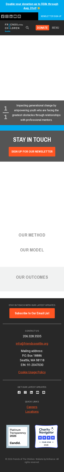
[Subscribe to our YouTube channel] (15, 16)
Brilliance (50, 459)
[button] (27, 27)
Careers (32, 407)
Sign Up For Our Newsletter (32, 151)
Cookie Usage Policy (32, 372)
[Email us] (19, 16)
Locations (32, 411)
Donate (42, 28)
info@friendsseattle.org (32, 343)
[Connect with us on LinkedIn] (11, 16)
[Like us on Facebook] (2, 16)
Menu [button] (55, 28)
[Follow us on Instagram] (7, 16)
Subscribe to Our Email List (32, 313)
